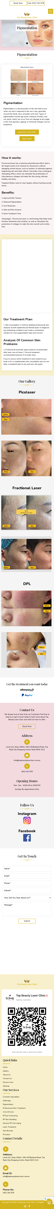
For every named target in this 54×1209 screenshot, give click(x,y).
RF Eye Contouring (10, 1115)
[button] (50, 11)
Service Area (8, 1082)
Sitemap (6, 1086)
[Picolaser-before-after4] (26, 571)
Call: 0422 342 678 (27, 132)
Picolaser (6, 1134)
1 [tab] (27, 43)
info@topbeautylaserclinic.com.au (27, 760)
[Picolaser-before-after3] (26, 625)
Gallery (6, 1071)
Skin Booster (8, 1131)
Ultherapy (7, 1100)
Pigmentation (8, 1104)
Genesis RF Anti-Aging (12, 1123)
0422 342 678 (27, 771)
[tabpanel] (27, 28)
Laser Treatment (9, 1127)
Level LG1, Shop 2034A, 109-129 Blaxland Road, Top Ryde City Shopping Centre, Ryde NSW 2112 (27, 748)
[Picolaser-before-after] (26, 434)
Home (5, 1067)
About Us (6, 1075)
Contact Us (7, 1078)
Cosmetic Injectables (11, 1097)
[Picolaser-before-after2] (26, 667)
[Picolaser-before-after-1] (26, 475)
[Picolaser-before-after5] (26, 530)
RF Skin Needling (9, 1119)
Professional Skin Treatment (14, 1108)
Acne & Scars (8, 1112)
